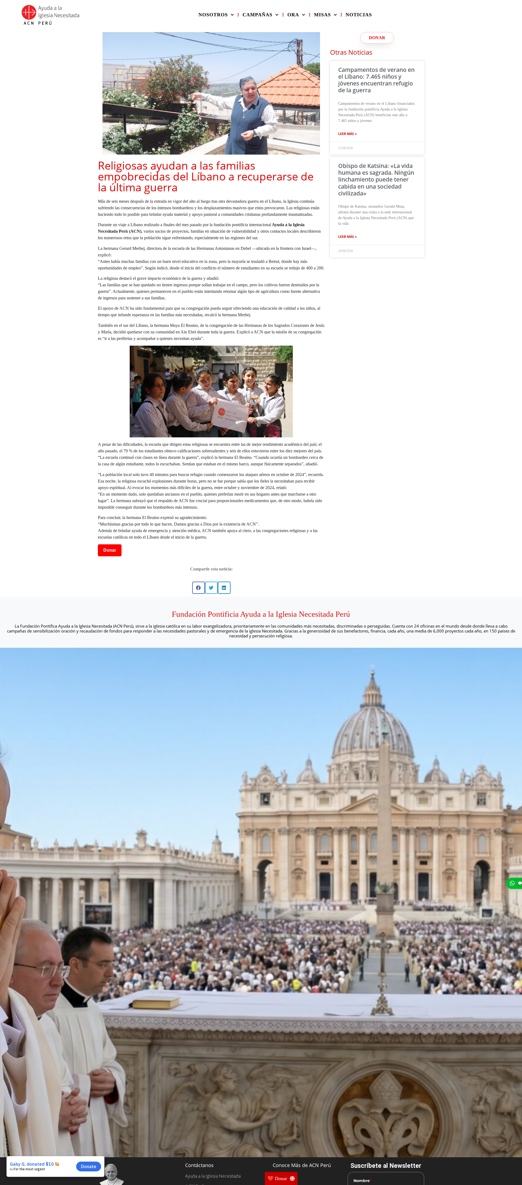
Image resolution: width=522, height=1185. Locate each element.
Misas (322, 14)
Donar (109, 550)
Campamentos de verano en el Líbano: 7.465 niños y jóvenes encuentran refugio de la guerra (376, 80)
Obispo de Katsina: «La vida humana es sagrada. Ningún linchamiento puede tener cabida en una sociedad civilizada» (376, 179)
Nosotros (213, 14)
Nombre (362, 1180)
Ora (293, 14)
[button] (198, 588)
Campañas (257, 14)
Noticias (359, 14)
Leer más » (347, 133)
